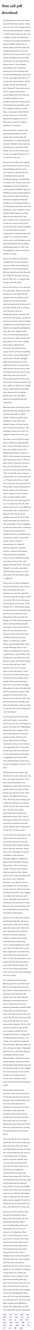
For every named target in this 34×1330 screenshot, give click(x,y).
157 (28, 1322)
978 (28, 1314)
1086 (21, 1314)
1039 (4, 1314)
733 (28, 1317)
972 (22, 1317)
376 (10, 1328)
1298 (10, 1322)
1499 (17, 1325)
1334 (16, 1317)
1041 (4, 1322)
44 (15, 1319)
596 (4, 1328)
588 (15, 1328)
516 (28, 1325)
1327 (17, 1322)
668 (23, 1322)
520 (4, 1319)
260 (10, 1314)
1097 (4, 1317)
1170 (21, 1319)
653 (10, 1317)
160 (27, 1319)
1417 (4, 1325)
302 (16, 1314)
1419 (10, 1325)
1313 (10, 1319)
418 (23, 1325)
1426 (21, 1328)
